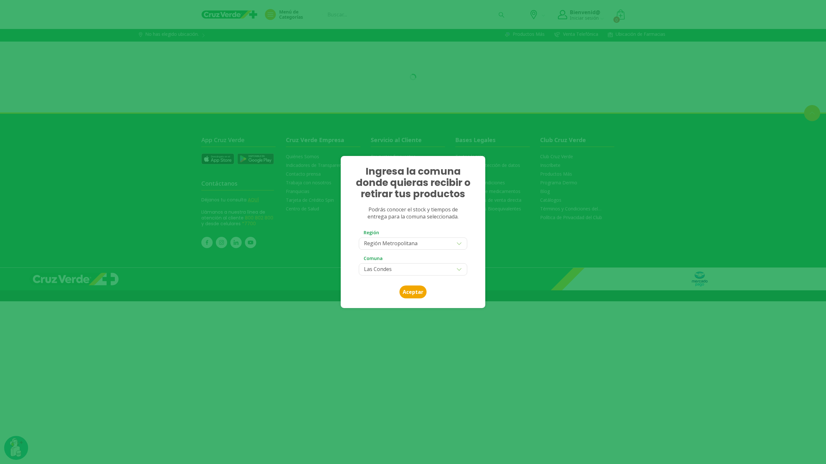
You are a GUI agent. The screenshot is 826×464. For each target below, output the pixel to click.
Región (371, 232)
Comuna (373, 258)
